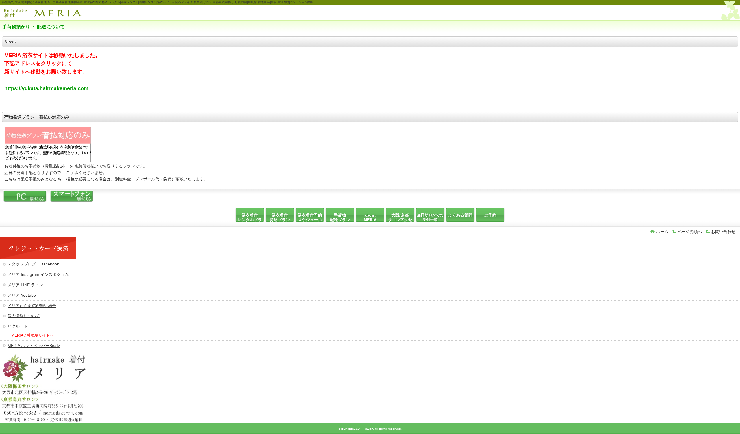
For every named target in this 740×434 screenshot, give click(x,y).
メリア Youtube (22, 295)
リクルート (18, 326)
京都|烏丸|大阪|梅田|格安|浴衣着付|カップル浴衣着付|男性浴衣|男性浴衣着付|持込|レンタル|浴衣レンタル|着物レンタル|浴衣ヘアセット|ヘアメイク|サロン (45, 13)
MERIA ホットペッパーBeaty (34, 345)
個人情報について (24, 315)
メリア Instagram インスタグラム (38, 274)
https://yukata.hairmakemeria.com (46, 88)
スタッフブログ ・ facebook (33, 264)
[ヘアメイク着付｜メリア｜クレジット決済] (38, 257)
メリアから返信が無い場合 (32, 305)
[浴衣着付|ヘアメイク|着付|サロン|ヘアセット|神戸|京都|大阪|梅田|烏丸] (25, 200)
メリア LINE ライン (25, 284)
